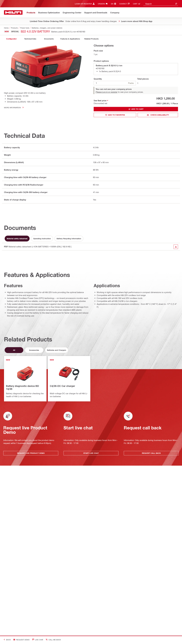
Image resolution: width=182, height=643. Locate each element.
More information (12, 107)
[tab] (11, 39)
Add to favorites (116, 115)
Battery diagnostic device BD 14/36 (22, 387)
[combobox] (160, 3)
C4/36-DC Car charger (62, 385)
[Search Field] (176, 3)
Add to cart (137, 109)
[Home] (13, 12)
